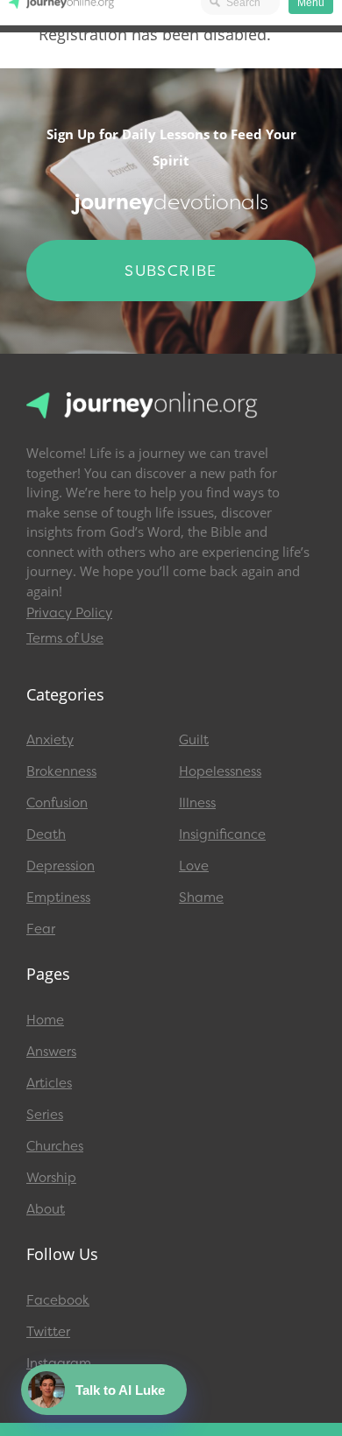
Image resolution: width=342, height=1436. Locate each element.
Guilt (194, 740)
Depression (60, 866)
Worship (51, 1177)
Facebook (57, 1300)
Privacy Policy (69, 613)
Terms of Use (64, 638)
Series (44, 1114)
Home (45, 1020)
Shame (201, 897)
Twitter (48, 1332)
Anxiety (50, 740)
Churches (54, 1146)
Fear (40, 929)
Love (194, 866)
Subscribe (171, 270)
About (45, 1209)
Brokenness (61, 771)
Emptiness (58, 897)
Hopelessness (220, 771)
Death (46, 834)
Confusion (57, 803)
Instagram (58, 1363)
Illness (197, 803)
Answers (51, 1051)
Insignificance (222, 834)
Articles (49, 1083)
